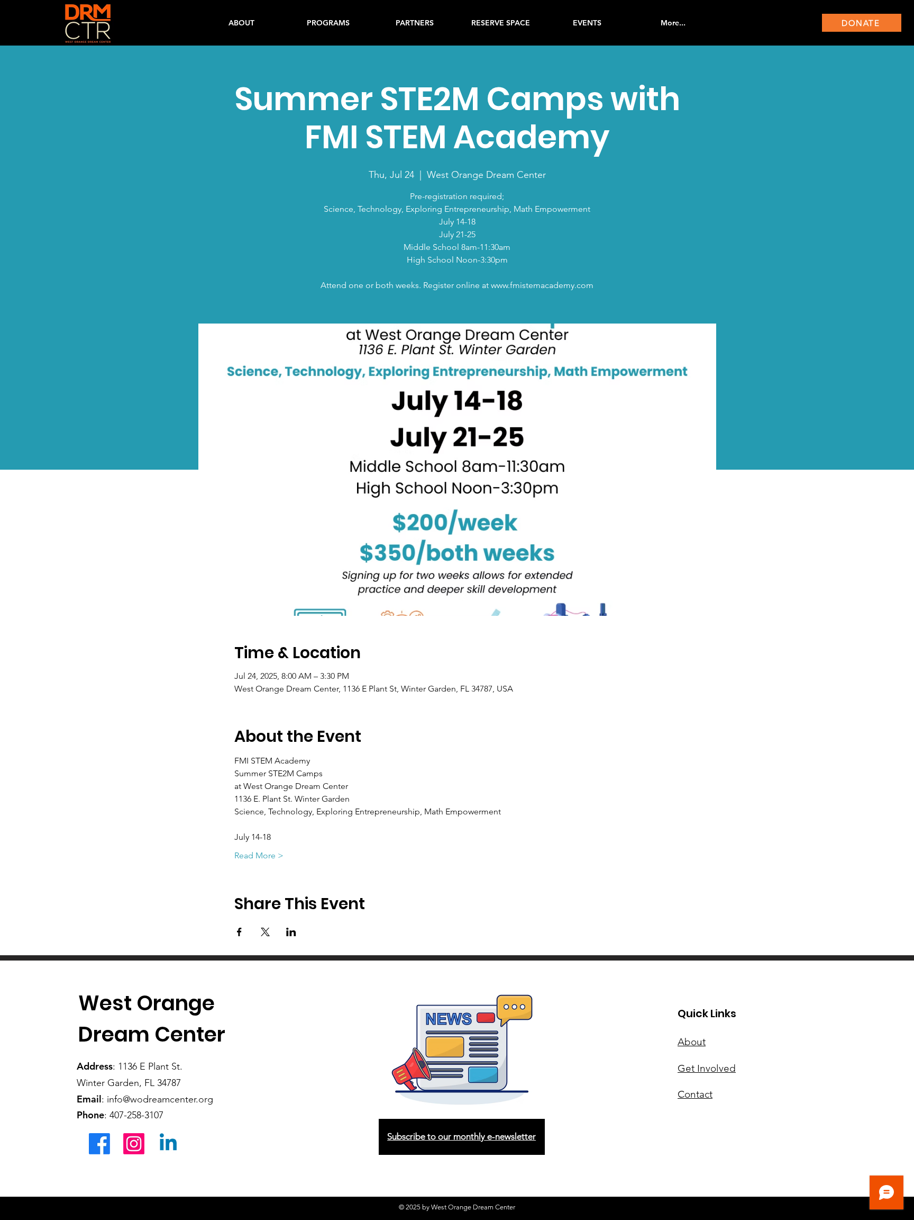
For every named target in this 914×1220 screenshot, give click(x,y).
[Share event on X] (265, 932)
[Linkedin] (168, 1143)
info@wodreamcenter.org (160, 1099)
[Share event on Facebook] (239, 932)
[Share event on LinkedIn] (291, 932)
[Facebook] (99, 1143)
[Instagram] (133, 1143)
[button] (328, 22)
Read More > (259, 855)
